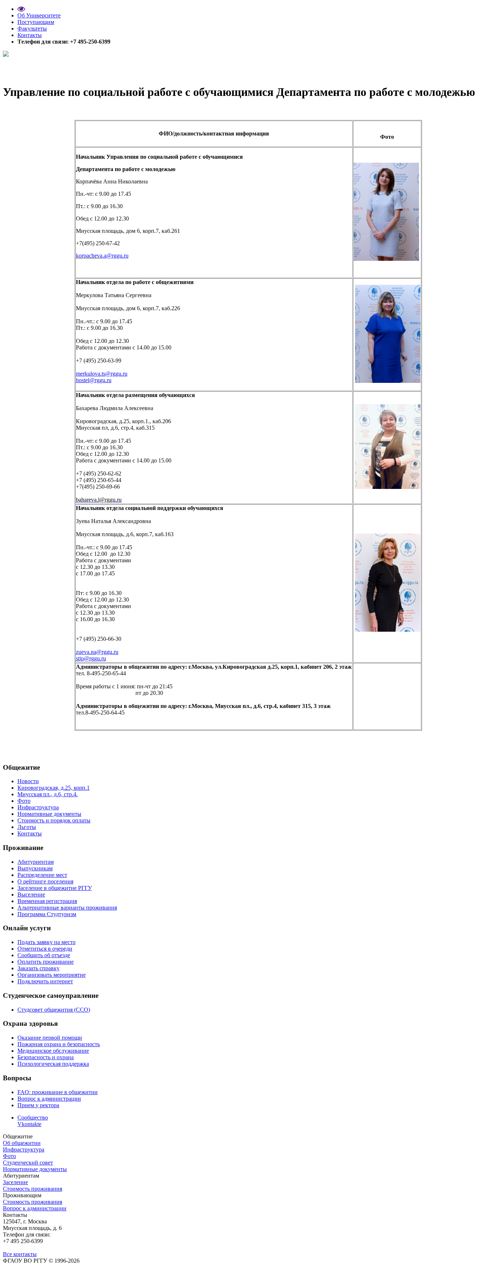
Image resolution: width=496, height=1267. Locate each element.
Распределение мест (42, 875)
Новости (28, 781)
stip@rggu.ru (91, 658)
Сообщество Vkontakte (32, 1120)
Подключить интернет (45, 981)
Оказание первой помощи (49, 1038)
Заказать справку (38, 968)
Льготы (26, 827)
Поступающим (35, 22)
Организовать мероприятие (51, 975)
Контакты (29, 35)
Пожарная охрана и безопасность (58, 1044)
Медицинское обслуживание (53, 1051)
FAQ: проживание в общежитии (57, 1092)
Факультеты (32, 28)
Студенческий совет (28, 1162)
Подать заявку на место (46, 942)
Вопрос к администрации (49, 1099)
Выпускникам (35, 868)
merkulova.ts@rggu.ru (101, 374)
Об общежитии (22, 1143)
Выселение (31, 894)
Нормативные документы (49, 814)
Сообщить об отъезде (43, 955)
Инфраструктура (38, 807)
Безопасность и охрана (45, 1057)
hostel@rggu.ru (93, 380)
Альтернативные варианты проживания (67, 907)
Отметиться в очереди (44, 949)
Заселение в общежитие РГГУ (54, 888)
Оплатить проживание (45, 962)
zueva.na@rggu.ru (97, 652)
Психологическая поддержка (53, 1064)
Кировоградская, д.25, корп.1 (53, 788)
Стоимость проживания (32, 1189)
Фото (24, 801)
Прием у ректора (38, 1105)
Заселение (15, 1182)
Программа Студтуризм (46, 914)
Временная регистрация (47, 901)
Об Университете (39, 15)
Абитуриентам (35, 862)
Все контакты (20, 1254)
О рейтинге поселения (45, 881)
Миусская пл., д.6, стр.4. (47, 794)
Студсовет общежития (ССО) (53, 1010)
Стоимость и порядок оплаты (53, 820)
